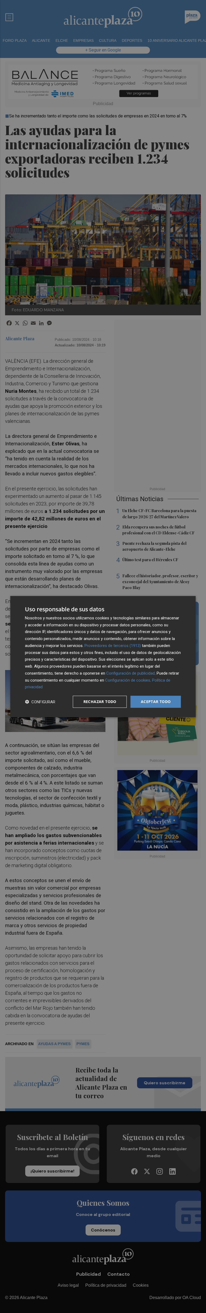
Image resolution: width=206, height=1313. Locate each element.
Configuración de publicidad (130, 673)
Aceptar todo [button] (156, 701)
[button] (40, 702)
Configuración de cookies (127, 680)
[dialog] (103, 656)
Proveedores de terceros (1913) (112, 645)
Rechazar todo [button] (99, 701)
